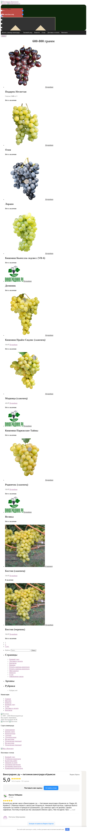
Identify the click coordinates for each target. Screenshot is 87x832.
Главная (8, 699)
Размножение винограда (14, 768)
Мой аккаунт (14, 671)
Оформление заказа (16, 676)
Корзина (4, 4)
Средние (8, 735)
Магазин (8, 701)
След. (7, 646)
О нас (43, 32)
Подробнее (49, 87)
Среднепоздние (10, 737)
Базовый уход (27, 32)
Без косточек (9, 739)
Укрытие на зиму (11, 763)
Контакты (64, 32)
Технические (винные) (13, 741)
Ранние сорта (10, 732)
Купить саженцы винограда (11, 32)
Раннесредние (10, 733)
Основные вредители (13, 764)
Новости (37, 32)
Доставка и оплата (53, 32)
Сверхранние (10, 730)
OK (67, 829)
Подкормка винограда (13, 766)
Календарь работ (11, 761)
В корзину (49, 566)
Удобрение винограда (13, 759)
